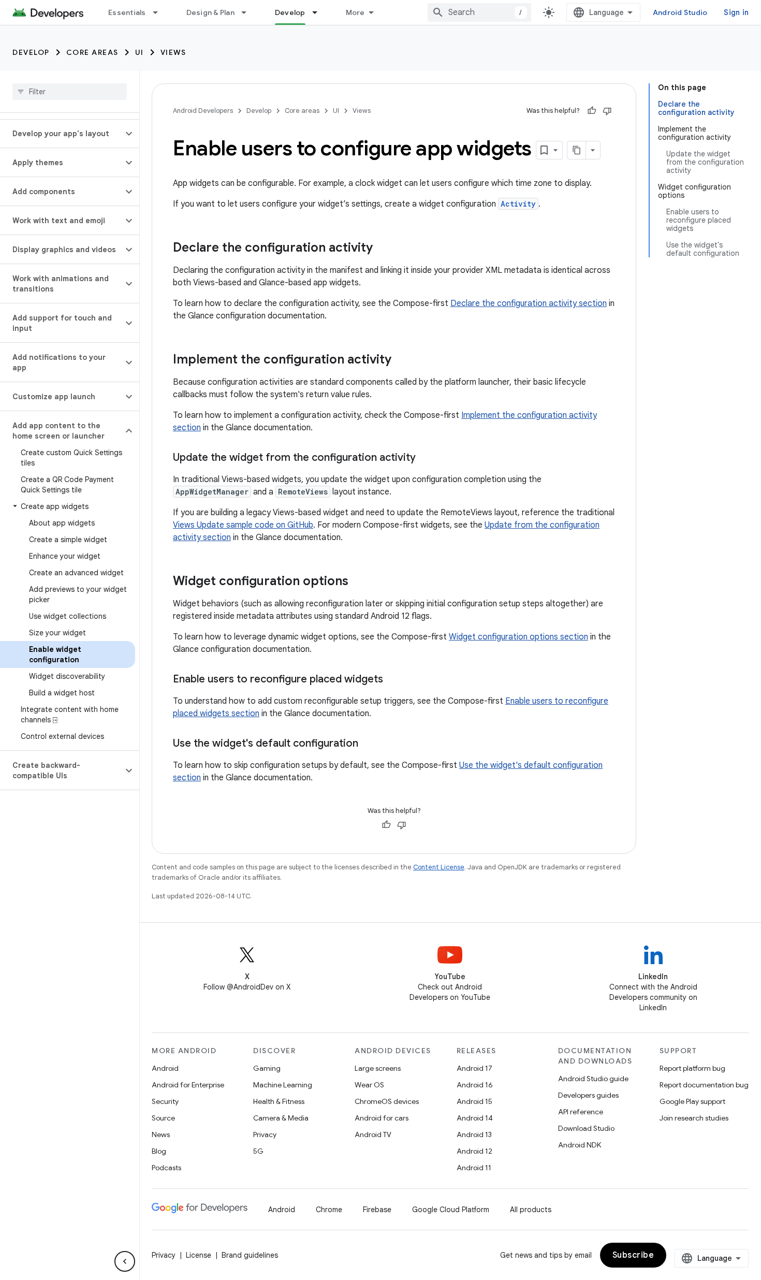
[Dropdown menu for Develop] (319, 12)
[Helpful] (591, 111)
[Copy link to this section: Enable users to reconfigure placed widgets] (393, 680)
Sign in (736, 12)
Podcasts (166, 1167)
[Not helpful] (607, 111)
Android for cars (381, 1118)
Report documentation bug (704, 1084)
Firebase (377, 1209)
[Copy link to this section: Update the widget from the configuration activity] (426, 458)
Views (173, 52)
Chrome (329, 1209)
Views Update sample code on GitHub (243, 525)
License (198, 1255)
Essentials (127, 12)
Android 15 (474, 1101)
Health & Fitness (278, 1101)
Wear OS (369, 1084)
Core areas (92, 52)
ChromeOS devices (387, 1101)
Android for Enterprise (188, 1084)
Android (165, 1068)
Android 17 (474, 1068)
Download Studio (586, 1128)
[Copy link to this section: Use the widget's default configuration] (368, 744)
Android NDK (579, 1145)
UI (139, 52)
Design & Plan (210, 12)
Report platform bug (692, 1068)
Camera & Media (281, 1118)
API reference (580, 1111)
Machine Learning (282, 1084)
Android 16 (475, 1084)
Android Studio (680, 12)
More (355, 12)
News (161, 1134)
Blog (159, 1151)
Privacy (264, 1134)
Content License (438, 867)
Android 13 (474, 1134)
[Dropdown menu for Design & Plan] (248, 12)
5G (258, 1151)
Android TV (373, 1134)
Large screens (378, 1068)
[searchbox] (69, 91)
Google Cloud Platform (450, 1209)
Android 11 (474, 1167)
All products (530, 1209)
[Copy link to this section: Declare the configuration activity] (383, 248)
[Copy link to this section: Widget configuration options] (358, 582)
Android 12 (474, 1151)
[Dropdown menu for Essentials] (160, 12)
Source (163, 1118)
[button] (61, 133)
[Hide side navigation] (124, 1261)
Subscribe (633, 1255)
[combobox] (479, 12)
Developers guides (588, 1095)
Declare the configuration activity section (528, 303)
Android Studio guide (593, 1078)
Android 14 (475, 1118)
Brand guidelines (250, 1255)
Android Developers (203, 110)
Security (165, 1101)
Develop (290, 12)
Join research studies (694, 1118)
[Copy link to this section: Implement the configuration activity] (401, 360)
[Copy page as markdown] (576, 150)
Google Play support (692, 1101)
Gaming (267, 1068)
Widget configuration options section (518, 637)
